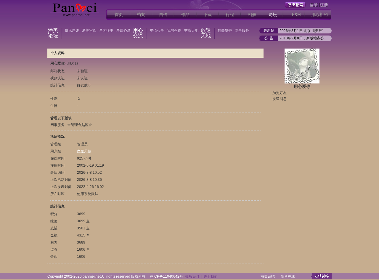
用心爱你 (302, 86)
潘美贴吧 (268, 276)
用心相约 (319, 14)
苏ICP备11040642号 (166, 276)
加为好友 (279, 93)
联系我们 (192, 276)
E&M (296, 14)
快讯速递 (72, 30)
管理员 (82, 144)
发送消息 (279, 99)
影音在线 (288, 276)
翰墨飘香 (225, 30)
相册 (252, 14)
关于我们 (210, 276)
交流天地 (191, 30)
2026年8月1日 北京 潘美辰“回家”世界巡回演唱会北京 (304, 31)
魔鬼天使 (84, 151)
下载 (207, 14)
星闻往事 (106, 30)
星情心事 (157, 30)
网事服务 (242, 30)
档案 (141, 14)
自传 (163, 14)
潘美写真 (89, 30)
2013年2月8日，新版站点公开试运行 (304, 38)
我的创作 (174, 30)
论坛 (273, 14)
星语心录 (123, 30)
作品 (185, 14)
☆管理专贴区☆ (79, 125)
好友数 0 (84, 85)
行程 (230, 14)
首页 (119, 14)
